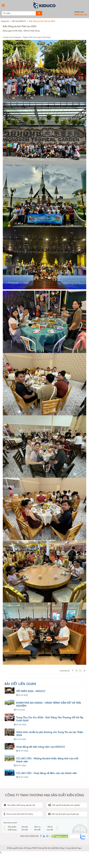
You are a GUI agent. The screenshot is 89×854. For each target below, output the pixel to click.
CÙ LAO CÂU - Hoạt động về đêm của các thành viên (46, 773)
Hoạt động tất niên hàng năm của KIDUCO (40, 746)
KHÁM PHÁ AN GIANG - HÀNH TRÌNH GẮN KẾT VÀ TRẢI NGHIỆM (48, 704)
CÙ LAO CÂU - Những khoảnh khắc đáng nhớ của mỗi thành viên (47, 760)
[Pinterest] (84, 671)
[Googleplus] (80, 671)
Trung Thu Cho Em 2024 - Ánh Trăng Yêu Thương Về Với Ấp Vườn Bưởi (49, 719)
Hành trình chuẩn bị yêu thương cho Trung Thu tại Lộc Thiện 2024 (49, 734)
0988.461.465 (80, 14)
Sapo (79, 848)
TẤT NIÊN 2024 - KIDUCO (30, 691)
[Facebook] (72, 671)
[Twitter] (76, 671)
